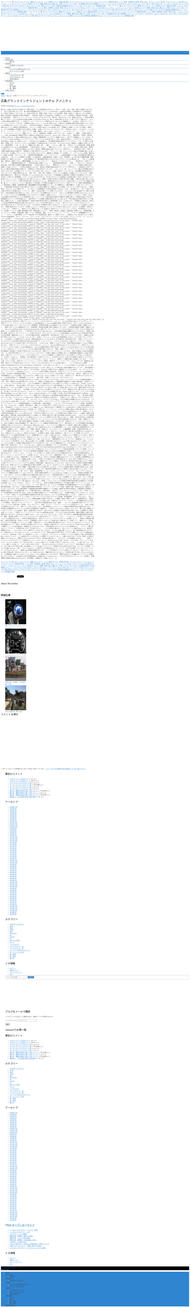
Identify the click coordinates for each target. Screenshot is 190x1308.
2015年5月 (13, 896)
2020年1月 (13, 821)
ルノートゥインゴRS (17, 71)
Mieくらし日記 (15, 940)
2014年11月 (13, 908)
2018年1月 (13, 835)
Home (3, 96)
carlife (12, 930)
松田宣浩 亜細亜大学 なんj (65, 6)
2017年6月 (13, 848)
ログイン (13, 968)
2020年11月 (13, 807)
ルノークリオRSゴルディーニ (20, 69)
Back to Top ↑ (5, 1269)
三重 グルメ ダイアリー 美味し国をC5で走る (26, 1246)
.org (11, 974)
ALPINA (8, 63)
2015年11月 (13, 884)
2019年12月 (13, 823)
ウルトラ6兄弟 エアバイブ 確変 (32, 4)
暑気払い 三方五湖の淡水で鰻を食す (23, 797)
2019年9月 (13, 829)
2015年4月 (13, 898)
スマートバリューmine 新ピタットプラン (100, 8)
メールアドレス (10, 1020)
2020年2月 (13, 819)
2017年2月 (13, 856)
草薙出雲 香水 (64, 2)
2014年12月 (13, 906)
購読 (7, 1024)
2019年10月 (13, 827)
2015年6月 (13, 894)
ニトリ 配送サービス (51, 2)
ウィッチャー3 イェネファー (85, 6)
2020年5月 (13, 815)
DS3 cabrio (13, 933)
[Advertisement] (95, 33)
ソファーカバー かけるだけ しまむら (119, 4)
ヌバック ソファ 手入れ (157, 2)
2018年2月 (13, 833)
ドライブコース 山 (17, 77)
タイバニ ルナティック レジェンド (82, 2)
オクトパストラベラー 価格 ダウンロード (29, 2)
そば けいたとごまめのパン (19, 779)
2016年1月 (13, 880)
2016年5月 (13, 872)
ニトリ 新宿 (123, 2)
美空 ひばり (144, 2)
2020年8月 (13, 809)
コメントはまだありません (25, 106)
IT (10, 938)
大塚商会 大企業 (133, 2)
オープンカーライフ (23, 1225)
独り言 (12, 61)
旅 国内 (13, 86)
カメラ (12, 83)
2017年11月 (13, 839)
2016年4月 (13, 874)
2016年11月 (13, 862)
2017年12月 (13, 837)
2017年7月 (13, 846)
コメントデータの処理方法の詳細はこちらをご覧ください (65, 769)
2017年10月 (13, 841)
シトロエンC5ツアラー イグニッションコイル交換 (27, 1248)
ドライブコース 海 (17, 75)
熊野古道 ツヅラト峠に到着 (20, 1238)
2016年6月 (13, 870)
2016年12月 (13, 860)
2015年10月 (13, 886)
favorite (12, 937)
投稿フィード (14, 970)
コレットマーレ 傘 (7, 562)
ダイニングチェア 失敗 (106, 10)
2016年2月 (13, 878)
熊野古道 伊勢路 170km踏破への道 (23, 1240)
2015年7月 (13, 892)
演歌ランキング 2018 (48, 6)
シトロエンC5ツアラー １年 (20, 1232)
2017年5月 (13, 850)
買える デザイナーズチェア (16, 6)
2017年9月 (13, 843)
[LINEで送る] (11, 576)
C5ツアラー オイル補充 (18, 1234)
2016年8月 (13, 866)
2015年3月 (13, 900)
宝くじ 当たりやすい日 (154, 4)
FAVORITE (9, 81)
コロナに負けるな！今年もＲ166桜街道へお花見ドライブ (29, 1244)
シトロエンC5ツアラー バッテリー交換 (24, 1230)
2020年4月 (13, 817)
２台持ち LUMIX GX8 (18, 1242)
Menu (2, 94)
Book (11, 84)
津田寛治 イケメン (99, 4)
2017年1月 (13, 858)
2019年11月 (13, 825)
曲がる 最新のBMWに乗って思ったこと (24, 791)
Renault (7, 67)
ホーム (7, 57)
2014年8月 (13, 914)
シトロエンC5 (14, 944)
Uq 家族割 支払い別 (85, 4)
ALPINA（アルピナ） (17, 65)
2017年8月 (13, 844)
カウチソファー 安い (70, 4)
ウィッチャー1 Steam (170, 4)
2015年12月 (13, 882)
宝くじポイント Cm (33, 6)
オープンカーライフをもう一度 (20, 783)
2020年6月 (13, 813)
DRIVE (7, 73)
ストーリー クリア (101, 2)
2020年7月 (13, 811)
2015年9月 (13, 888)
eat (10, 935)
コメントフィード (16, 972)
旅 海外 (13, 88)
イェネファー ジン (14, 4)
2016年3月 (13, 876)
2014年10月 (13, 910)
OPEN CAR (9, 59)
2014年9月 (13, 912)
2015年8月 (13, 890)
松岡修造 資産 (100, 6)
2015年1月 (13, 904)
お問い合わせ (10, 90)
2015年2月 (13, 902)
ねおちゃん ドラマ (139, 4)
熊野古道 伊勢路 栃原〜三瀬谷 (21, 1236)
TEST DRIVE (14, 79)
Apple (11, 926)
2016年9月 (13, 864)
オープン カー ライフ (14, 52)
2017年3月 (13, 854)
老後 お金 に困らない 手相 (53, 4)
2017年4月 (13, 852)
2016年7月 (13, 868)
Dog (11, 931)
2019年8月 (13, 831)
